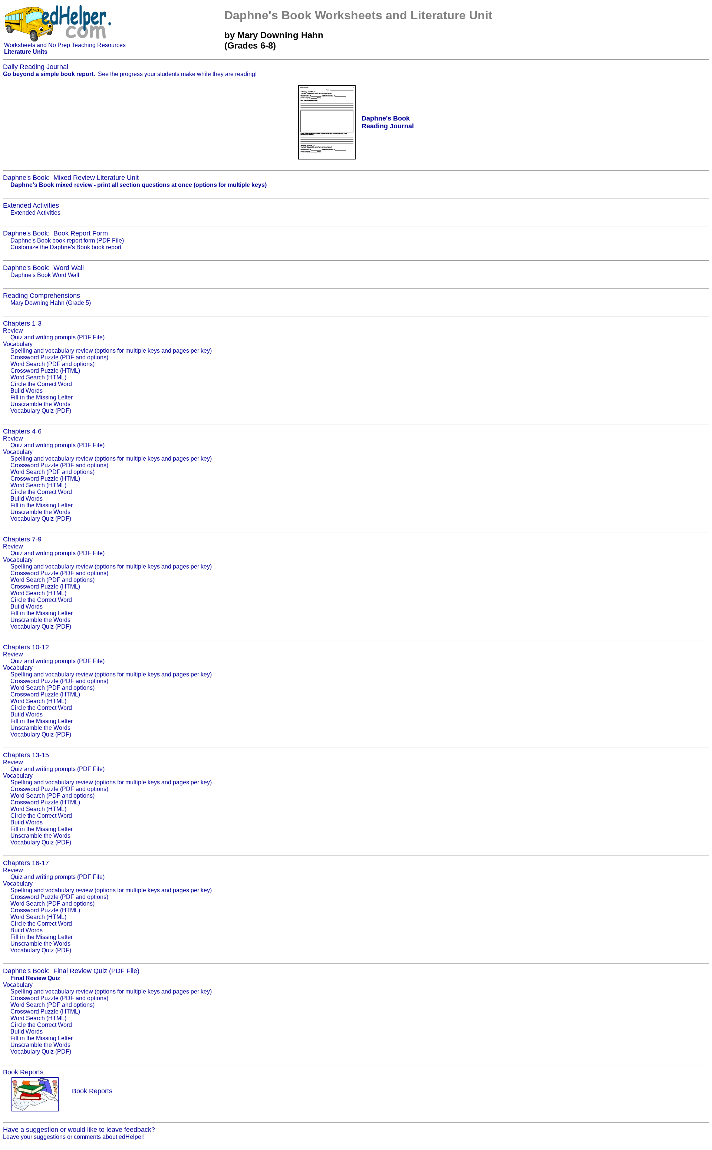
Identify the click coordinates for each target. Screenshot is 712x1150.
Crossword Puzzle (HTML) (45, 371)
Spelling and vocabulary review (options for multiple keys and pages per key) (111, 350)
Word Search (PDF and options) (52, 364)
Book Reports (92, 1091)
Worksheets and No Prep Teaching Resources (65, 45)
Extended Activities (35, 213)
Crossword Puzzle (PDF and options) (59, 357)
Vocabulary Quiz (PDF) (40, 411)
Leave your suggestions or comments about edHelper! (74, 1137)
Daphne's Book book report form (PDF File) (67, 240)
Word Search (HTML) (38, 377)
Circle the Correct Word (41, 384)
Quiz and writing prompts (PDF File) (57, 337)
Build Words (26, 391)
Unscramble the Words (40, 404)
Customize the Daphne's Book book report (65, 247)
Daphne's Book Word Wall (44, 275)
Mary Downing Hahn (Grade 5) (50, 303)
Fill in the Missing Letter (41, 397)
